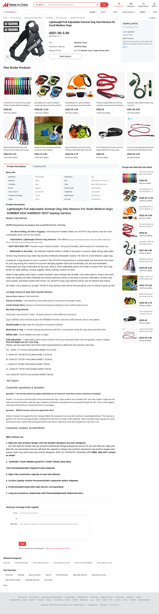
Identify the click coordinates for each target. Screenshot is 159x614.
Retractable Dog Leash (61, 563)
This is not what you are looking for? (32, 548)
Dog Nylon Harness (32, 580)
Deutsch (75, 600)
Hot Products (22, 597)
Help (115, 12)
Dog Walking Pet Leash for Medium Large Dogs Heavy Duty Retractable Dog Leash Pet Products (146, 207)
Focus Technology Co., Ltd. (64, 605)
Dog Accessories (35, 575)
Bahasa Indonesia (144, 600)
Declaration (103, 605)
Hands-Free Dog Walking (83, 563)
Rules (155, 12)
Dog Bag (21, 575)
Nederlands (84, 600)
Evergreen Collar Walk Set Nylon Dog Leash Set (146, 242)
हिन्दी (111, 600)
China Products (34, 597)
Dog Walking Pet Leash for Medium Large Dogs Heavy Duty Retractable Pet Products (146, 190)
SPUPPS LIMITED (130, 23)
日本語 (105, 600)
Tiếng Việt (132, 600)
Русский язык (58, 600)
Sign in (154, 6)
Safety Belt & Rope (21, 563)
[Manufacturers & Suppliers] (15, 4)
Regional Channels (107, 597)
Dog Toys (6, 563)
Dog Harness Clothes (12, 580)
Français (49, 600)
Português (40, 600)
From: (15, 513)
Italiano (68, 600)
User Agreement (93, 605)
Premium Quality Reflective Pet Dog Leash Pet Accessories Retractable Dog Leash (146, 225)
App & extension (128, 12)
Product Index (119, 597)
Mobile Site (130, 597)
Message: (14, 524)
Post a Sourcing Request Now (58, 548)
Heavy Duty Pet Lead (104, 563)
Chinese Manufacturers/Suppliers (51, 597)
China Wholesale (70, 597)
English (25, 600)
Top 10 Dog (48, 580)
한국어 (98, 600)
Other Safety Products (41, 563)
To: (16, 518)
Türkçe (125, 600)
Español (32, 600)
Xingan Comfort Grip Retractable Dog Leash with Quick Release (146, 277)
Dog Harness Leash (99, 575)
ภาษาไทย (117, 600)
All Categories (10, 12)
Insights (138, 597)
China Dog (9, 575)
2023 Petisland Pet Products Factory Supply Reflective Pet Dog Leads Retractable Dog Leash (146, 312)
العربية (92, 600)
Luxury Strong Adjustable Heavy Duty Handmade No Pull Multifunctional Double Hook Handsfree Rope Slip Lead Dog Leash (146, 330)
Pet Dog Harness (62, 575)
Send (22, 544)
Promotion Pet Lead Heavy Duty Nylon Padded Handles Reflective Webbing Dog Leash (146, 173)
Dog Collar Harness (80, 575)
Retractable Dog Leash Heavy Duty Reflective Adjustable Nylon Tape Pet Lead (146, 295)
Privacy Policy (114, 605)
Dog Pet (48, 575)
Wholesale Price (83, 597)
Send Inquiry (65, 56)
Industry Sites (94, 597)
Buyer (103, 12)
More (125, 47)
